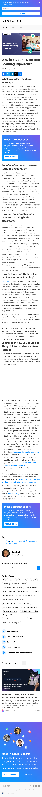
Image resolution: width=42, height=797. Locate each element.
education (5, 541)
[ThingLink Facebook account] (30, 786)
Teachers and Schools (10, 607)
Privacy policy (17, 790)
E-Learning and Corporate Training (14, 584)
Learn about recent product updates (19, 652)
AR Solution (11, 580)
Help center (27, 790)
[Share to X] (8, 74)
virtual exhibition (15, 543)
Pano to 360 (26, 603)
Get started (11, 642)
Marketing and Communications (13, 599)
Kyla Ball (4, 69)
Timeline (5, 543)
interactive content (17, 541)
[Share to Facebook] (4, 74)
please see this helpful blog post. (25, 452)
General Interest (31, 588)
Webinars (33, 619)
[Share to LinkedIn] (12, 74)
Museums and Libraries (10, 603)
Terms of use (6, 790)
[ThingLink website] (7, 786)
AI (3, 580)
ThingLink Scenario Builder (29, 611)
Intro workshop (12, 631)
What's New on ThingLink (11, 623)
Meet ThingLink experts (15, 636)
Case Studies (23, 580)
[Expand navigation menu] (38, 21)
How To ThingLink (9, 591)
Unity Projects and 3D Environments (15, 619)
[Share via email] (16, 74)
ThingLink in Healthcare (29, 607)
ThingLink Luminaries (10, 611)
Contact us (36, 790)
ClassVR (33, 580)
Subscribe (21, 13)
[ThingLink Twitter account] (33, 786)
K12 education (31, 541)
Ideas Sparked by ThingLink (27, 591)
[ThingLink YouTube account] (36, 786)
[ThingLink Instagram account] (39, 786)
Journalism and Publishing (27, 595)
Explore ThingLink (13, 647)
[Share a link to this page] (20, 74)
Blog (19, 21)
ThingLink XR (7, 615)
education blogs (13, 493)
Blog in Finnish (9, 793)
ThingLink (5, 281)
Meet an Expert (11, 157)
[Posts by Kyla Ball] (6, 557)
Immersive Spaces (9, 595)
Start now (28, 774)
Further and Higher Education (13, 588)
